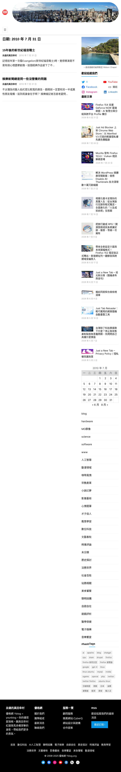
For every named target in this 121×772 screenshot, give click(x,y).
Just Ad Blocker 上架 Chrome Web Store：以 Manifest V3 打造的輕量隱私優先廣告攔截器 (107, 133)
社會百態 (86, 575)
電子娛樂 (86, 629)
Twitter (111, 676)
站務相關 (86, 583)
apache (90, 652)
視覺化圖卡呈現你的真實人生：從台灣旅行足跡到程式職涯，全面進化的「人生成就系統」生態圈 (106, 204)
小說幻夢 (86, 490)
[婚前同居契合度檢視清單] (87, 292)
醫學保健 (86, 621)
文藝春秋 (86, 536)
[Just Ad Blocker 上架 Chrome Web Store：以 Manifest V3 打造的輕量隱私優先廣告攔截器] (87, 132)
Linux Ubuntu (88, 672)
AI (83, 652)
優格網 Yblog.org (68, 755)
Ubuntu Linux (104, 681)
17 (110, 389)
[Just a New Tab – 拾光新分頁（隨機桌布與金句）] (87, 274)
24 (110, 394)
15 (100, 389)
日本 (102, 686)
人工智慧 (86, 459)
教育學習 (86, 521)
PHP (103, 676)
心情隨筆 (86, 506)
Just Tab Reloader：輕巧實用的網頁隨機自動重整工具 (107, 311)
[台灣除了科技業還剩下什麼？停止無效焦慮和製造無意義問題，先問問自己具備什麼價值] (87, 329)
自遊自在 (86, 606)
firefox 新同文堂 (90, 662)
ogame (86, 676)
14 (94, 389)
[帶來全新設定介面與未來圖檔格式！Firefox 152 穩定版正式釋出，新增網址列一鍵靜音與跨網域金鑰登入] (87, 248)
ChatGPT (107, 652)
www (84, 452)
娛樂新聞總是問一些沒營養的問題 (24, 79)
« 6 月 (95, 404)
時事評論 (86, 544)
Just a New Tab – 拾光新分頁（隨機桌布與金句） (107, 275)
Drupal (100, 657)
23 (105, 394)
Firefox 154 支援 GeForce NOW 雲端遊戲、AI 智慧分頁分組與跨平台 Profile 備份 (99, 109)
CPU (84, 657)
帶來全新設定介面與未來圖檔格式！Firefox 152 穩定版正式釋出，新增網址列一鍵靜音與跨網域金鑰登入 (99, 252)
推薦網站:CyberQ (73, 718)
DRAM (91, 657)
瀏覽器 (85, 691)
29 (100, 400)
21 (94, 394)
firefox (109, 657)
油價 (109, 686)
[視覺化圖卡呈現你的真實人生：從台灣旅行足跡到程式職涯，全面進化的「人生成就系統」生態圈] (87, 203)
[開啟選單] (5, 29)
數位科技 (86, 529)
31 (110, 400)
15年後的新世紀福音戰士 (18, 50)
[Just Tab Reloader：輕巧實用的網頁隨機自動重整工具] (87, 311)
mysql (100, 672)
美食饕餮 (86, 590)
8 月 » (104, 404)
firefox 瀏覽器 (106, 662)
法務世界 (86, 567)
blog (84, 413)
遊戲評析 (86, 613)
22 (99, 394)
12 (84, 389)
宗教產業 (86, 482)
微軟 (95, 686)
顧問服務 (68, 713)
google (86, 667)
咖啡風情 (86, 475)
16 (105, 389)
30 (105, 400)
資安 (100, 691)
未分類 (85, 552)
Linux (102, 667)
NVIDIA (108, 672)
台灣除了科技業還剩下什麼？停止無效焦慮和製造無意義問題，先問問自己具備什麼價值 (99, 332)
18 (116, 389)
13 (89, 389)
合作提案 (68, 727)
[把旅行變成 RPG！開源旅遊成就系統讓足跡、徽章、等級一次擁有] (87, 229)
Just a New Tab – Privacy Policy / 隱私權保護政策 (99, 353)
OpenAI (95, 676)
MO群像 (86, 429)
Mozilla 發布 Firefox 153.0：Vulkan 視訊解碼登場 (107, 156)
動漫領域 (86, 467)
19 (84, 394)
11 (116, 383)
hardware (87, 421)
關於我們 (39, 713)
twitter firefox (89, 681)
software (86, 444)
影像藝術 (86, 498)
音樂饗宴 (86, 637)
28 (94, 400)
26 (84, 400)
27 (89, 400)
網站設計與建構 (71, 723)
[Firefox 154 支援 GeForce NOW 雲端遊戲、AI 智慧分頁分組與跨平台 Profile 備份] (87, 106)
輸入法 (108, 691)
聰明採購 (86, 598)
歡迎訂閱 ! (99, 724)
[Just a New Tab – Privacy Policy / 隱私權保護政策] (87, 352)
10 (110, 383)
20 (89, 394)
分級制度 (86, 686)
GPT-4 (94, 667)
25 (116, 394)
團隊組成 (39, 718)
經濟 (93, 691)
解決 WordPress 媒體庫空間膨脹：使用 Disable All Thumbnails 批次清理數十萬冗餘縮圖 (99, 178)
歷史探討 (86, 560)
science (85, 436)
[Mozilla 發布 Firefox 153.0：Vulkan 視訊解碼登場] (87, 158)
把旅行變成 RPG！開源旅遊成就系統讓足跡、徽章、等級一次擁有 (107, 229)
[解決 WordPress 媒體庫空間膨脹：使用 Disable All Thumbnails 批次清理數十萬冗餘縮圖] (87, 176)
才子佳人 (86, 513)
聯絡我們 (39, 727)
